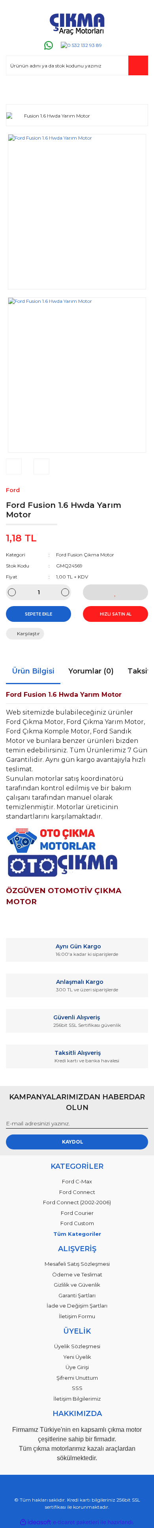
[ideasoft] (35, 1522)
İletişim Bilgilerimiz (77, 1399)
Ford (13, 490)
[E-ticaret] (76, 1522)
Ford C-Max (77, 1181)
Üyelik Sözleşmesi (77, 1346)
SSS (77, 1388)
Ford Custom (77, 1223)
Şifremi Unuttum (77, 1378)
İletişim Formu (77, 1316)
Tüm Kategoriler (77, 1234)
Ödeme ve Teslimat (77, 1274)
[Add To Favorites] (115, 592)
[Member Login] (15, 91)
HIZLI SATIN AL (115, 614)
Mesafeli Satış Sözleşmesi (77, 1264)
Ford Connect (77, 1192)
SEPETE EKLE (38, 614)
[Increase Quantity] (65, 592)
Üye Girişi (77, 1367)
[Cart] (138, 91)
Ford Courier (77, 1213)
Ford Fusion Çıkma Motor (85, 555)
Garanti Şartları (77, 1295)
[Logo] (77, 22)
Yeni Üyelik (77, 1357)
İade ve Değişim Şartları (77, 1305)
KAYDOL (72, 1142)
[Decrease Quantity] (12, 592)
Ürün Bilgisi (33, 671)
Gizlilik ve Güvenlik (77, 1285)
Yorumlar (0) (91, 671)
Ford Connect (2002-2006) (77, 1202)
